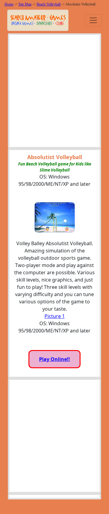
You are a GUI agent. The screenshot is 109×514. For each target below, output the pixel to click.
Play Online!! (54, 359)
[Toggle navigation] (93, 20)
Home (9, 4)
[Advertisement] (54, 92)
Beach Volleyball (49, 4)
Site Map (24, 4)
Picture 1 (55, 316)
